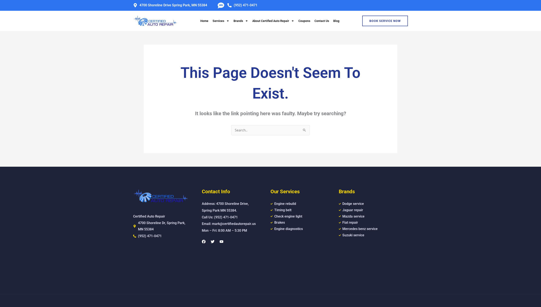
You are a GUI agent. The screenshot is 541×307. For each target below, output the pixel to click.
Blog (336, 21)
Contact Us (321, 21)
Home (204, 21)
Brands (238, 21)
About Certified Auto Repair (270, 21)
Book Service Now (385, 21)
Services (218, 21)
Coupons (304, 21)
